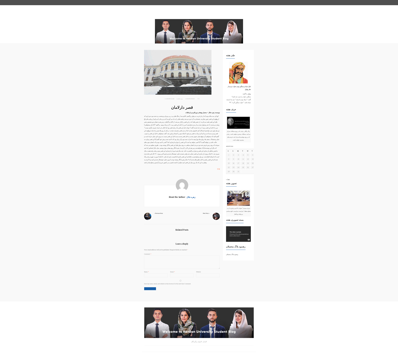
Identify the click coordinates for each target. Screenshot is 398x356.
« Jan (228, 179)
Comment (147, 254)
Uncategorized (190, 99)
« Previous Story (158, 213)
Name (146, 272)
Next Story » (206, 213)
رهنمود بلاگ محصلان (232, 254)
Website (198, 272)
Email (172, 272)
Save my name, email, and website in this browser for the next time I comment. (167, 284)
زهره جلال (180, 99)
